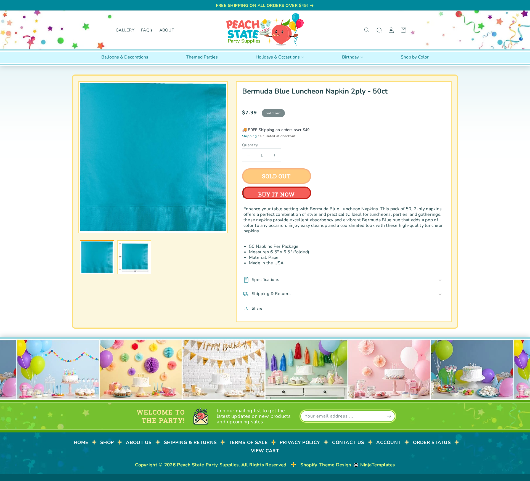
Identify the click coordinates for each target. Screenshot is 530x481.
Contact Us (348, 442)
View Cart (265, 451)
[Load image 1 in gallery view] (97, 257)
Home (81, 442)
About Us (139, 442)
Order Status (432, 442)
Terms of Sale (248, 442)
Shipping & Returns (190, 442)
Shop (107, 442)
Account (388, 442)
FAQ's (147, 30)
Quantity (250, 145)
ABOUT (166, 30)
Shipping (249, 136)
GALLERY (125, 30)
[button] (367, 30)
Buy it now (276, 194)
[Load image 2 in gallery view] (134, 257)
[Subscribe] (389, 416)
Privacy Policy (300, 442)
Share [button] (257, 308)
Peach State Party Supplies (208, 465)
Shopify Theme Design (325, 465)
